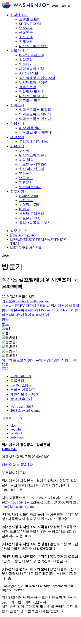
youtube (15, 429)
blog (13, 425)
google (44, 301)
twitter (34, 301)
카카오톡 (9, 301)
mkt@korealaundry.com (18, 506)
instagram (17, 437)
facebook (22, 301)
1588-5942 (9, 449)
